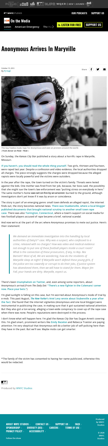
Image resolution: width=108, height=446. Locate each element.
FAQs (77, 424)
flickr (25, 150)
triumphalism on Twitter (31, 282)
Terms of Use (72, 427)
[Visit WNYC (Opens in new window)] (24, 4)
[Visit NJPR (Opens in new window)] (50, 4)
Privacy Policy (14, 431)
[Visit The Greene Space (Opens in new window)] (88, 4)
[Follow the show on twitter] (30, 437)
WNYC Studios (24, 388)
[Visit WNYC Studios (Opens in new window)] (40, 4)
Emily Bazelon (59, 322)
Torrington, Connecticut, (39, 213)
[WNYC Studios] (4, 383)
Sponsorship (13, 427)
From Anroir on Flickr (12, 150)
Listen (7, 27)
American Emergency (27, 27)
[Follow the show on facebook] (24, 437)
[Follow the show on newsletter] (35, 437)
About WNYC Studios (17, 424)
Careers (53, 427)
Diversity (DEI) (34, 427)
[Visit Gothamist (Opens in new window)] (32, 4)
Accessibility (36, 431)
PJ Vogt (7, 71)
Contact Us (42, 424)
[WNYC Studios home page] (16, 13)
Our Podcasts (79, 13)
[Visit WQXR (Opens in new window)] (62, 4)
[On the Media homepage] (7, 21)
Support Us (97, 13)
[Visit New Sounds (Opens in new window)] (76, 4)
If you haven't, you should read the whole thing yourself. (34, 165)
